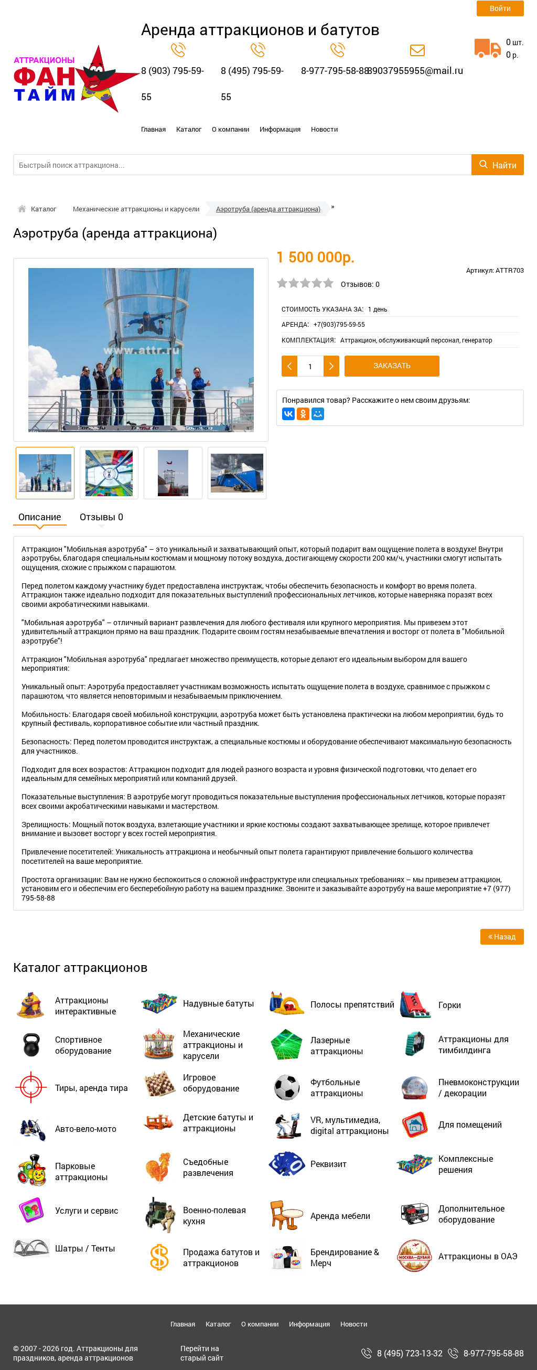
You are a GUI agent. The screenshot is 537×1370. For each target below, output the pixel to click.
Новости (324, 129)
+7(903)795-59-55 (339, 324)
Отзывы (101, 517)
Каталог (188, 129)
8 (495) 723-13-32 (410, 1353)
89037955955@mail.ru (415, 70)
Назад (504, 936)
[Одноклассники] (303, 414)
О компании (230, 129)
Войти (500, 8)
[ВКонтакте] (288, 414)
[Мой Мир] (318, 414)
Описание (39, 517)
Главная (153, 129)
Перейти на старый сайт (201, 1353)
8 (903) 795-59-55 (172, 83)
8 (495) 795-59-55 (252, 83)
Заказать (392, 365)
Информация (280, 129)
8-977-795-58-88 (335, 70)
